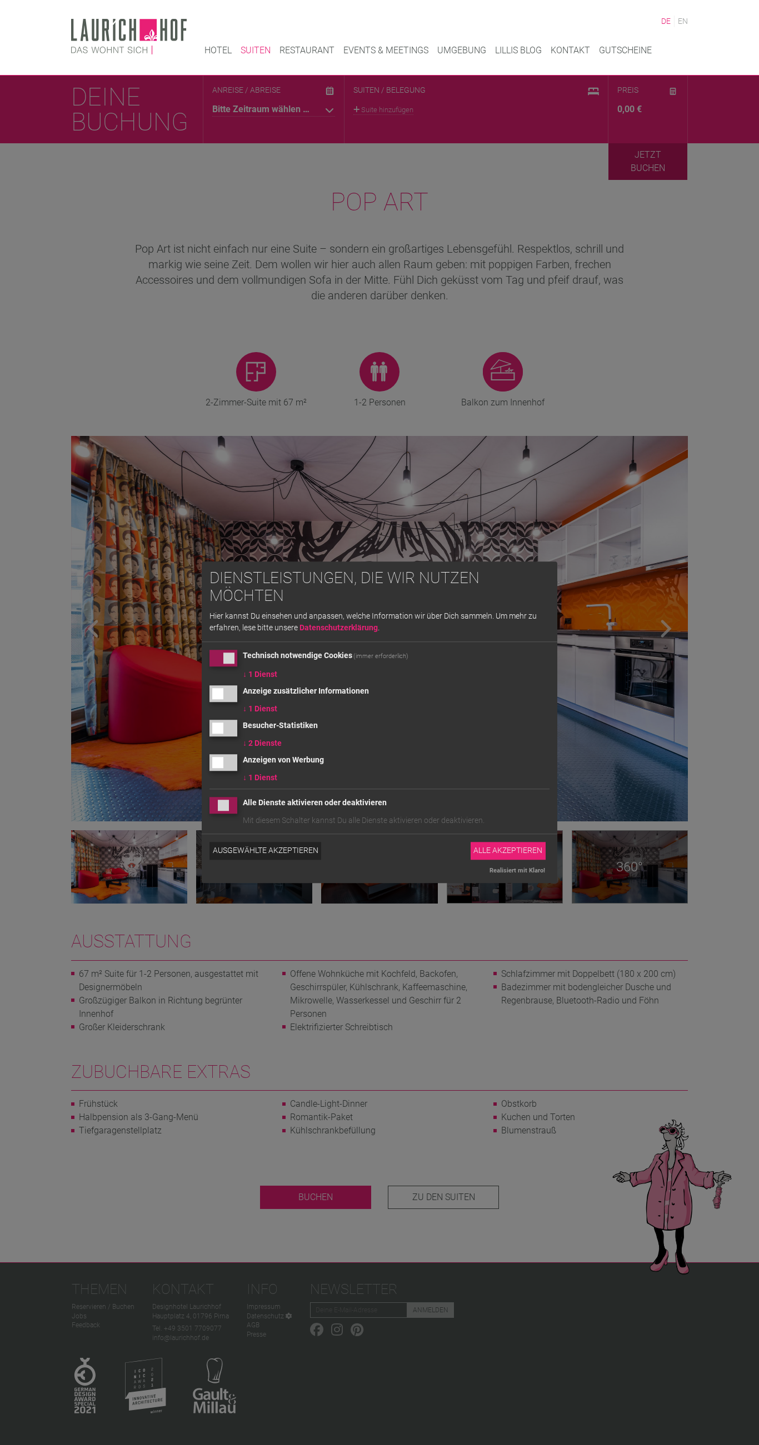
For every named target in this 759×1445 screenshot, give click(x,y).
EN (683, 21)
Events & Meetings (385, 50)
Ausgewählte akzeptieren (265, 850)
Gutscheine (625, 50)
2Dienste (262, 743)
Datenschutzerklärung (338, 628)
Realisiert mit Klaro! (517, 870)
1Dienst (260, 674)
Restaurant (306, 50)
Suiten (256, 50)
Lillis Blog (518, 50)
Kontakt (570, 50)
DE (666, 21)
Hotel (218, 50)
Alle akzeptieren (507, 850)
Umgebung (461, 50)
